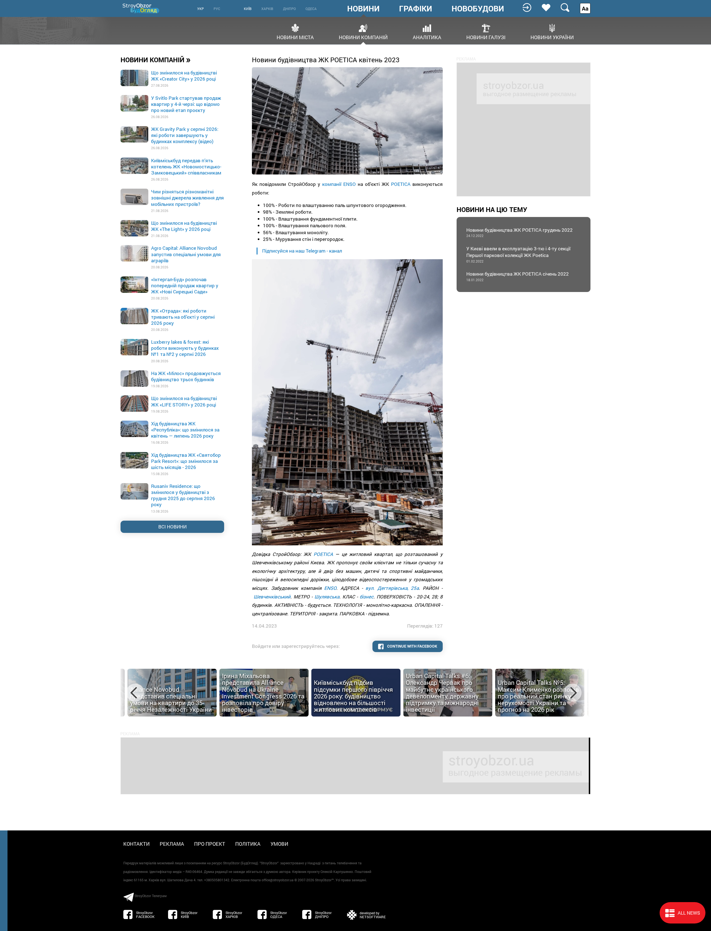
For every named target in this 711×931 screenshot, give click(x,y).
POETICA (400, 184)
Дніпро (289, 8)
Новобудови (478, 9)
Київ (248, 8)
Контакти (136, 843)
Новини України (552, 37)
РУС (217, 8)
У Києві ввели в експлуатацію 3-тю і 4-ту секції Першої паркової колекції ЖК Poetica (518, 254)
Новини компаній (363, 37)
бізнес (367, 596)
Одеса (311, 8)
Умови (279, 843)
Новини (363, 9)
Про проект (209, 843)
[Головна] (141, 8)
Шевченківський (272, 596)
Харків (267, 8)
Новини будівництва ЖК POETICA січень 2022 (517, 276)
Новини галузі (485, 37)
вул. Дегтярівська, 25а (392, 588)
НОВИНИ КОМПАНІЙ (156, 59)
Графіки (415, 9)
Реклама (172, 843)
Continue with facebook (411, 646)
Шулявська (326, 596)
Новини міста (295, 37)
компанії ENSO (339, 184)
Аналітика (427, 37)
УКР (200, 8)
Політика (248, 843)
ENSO (330, 588)
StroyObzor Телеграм (150, 895)
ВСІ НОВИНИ (172, 526)
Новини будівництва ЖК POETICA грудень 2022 (519, 232)
